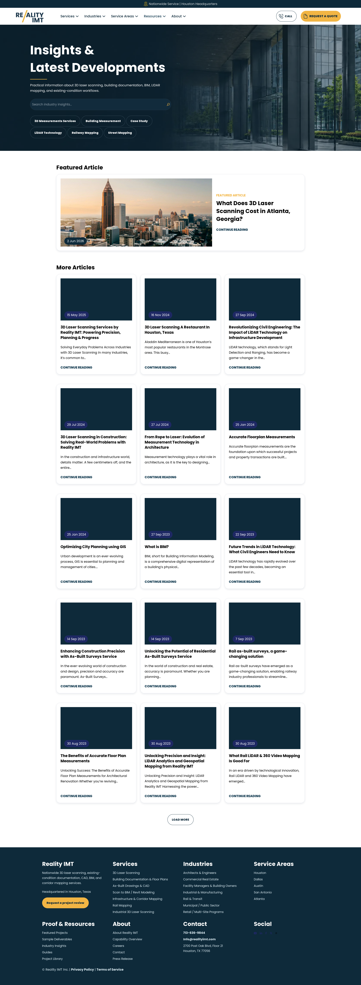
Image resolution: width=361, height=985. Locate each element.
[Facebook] (266, 933)
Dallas (258, 879)
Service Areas (122, 16)
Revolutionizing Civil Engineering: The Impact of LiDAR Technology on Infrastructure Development (264, 332)
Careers (118, 946)
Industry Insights (54, 946)
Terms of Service (110, 969)
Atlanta (259, 899)
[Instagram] (276, 933)
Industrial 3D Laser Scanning (133, 912)
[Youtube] (255, 933)
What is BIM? (157, 546)
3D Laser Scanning (126, 873)
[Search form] (168, 104)
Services (67, 16)
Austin (258, 886)
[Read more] (96, 299)
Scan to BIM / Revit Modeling (133, 892)
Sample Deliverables (57, 939)
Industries (92, 16)
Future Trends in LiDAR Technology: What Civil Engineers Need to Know (262, 549)
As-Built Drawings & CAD (131, 886)
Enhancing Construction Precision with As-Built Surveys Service (93, 654)
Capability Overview (127, 939)
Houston (260, 873)
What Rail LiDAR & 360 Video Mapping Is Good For (264, 758)
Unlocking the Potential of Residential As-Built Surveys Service (180, 654)
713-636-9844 (194, 933)
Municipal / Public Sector (201, 905)
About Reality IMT (125, 933)
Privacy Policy (82, 969)
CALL (288, 16)
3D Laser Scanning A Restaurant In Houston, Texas (177, 330)
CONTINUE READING (232, 229)
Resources (153, 16)
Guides (47, 952)
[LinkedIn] (261, 933)
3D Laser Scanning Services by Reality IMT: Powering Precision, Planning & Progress (91, 332)
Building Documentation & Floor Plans (140, 879)
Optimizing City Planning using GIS (93, 546)
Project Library (52, 959)
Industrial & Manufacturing (202, 892)
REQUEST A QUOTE (323, 16)
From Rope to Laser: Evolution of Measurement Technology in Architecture (175, 442)
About (176, 16)
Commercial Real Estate (201, 879)
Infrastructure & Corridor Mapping (137, 899)
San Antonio (263, 892)
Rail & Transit (192, 899)
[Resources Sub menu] (164, 16)
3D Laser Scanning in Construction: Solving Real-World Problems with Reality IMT (94, 442)
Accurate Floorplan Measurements (262, 437)
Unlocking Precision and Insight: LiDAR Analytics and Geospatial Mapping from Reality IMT (175, 761)
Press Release (123, 959)
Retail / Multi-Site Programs (203, 912)
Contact (119, 952)
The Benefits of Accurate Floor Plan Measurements (93, 758)
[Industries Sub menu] (104, 16)
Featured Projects (55, 933)
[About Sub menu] (184, 16)
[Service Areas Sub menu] (136, 16)
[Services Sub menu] (77, 16)
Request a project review (65, 903)
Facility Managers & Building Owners (210, 886)
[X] (271, 933)
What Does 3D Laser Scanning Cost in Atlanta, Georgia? (253, 211)
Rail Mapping (122, 905)
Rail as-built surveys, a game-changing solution (258, 654)
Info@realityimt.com (199, 939)
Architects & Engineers (199, 873)
